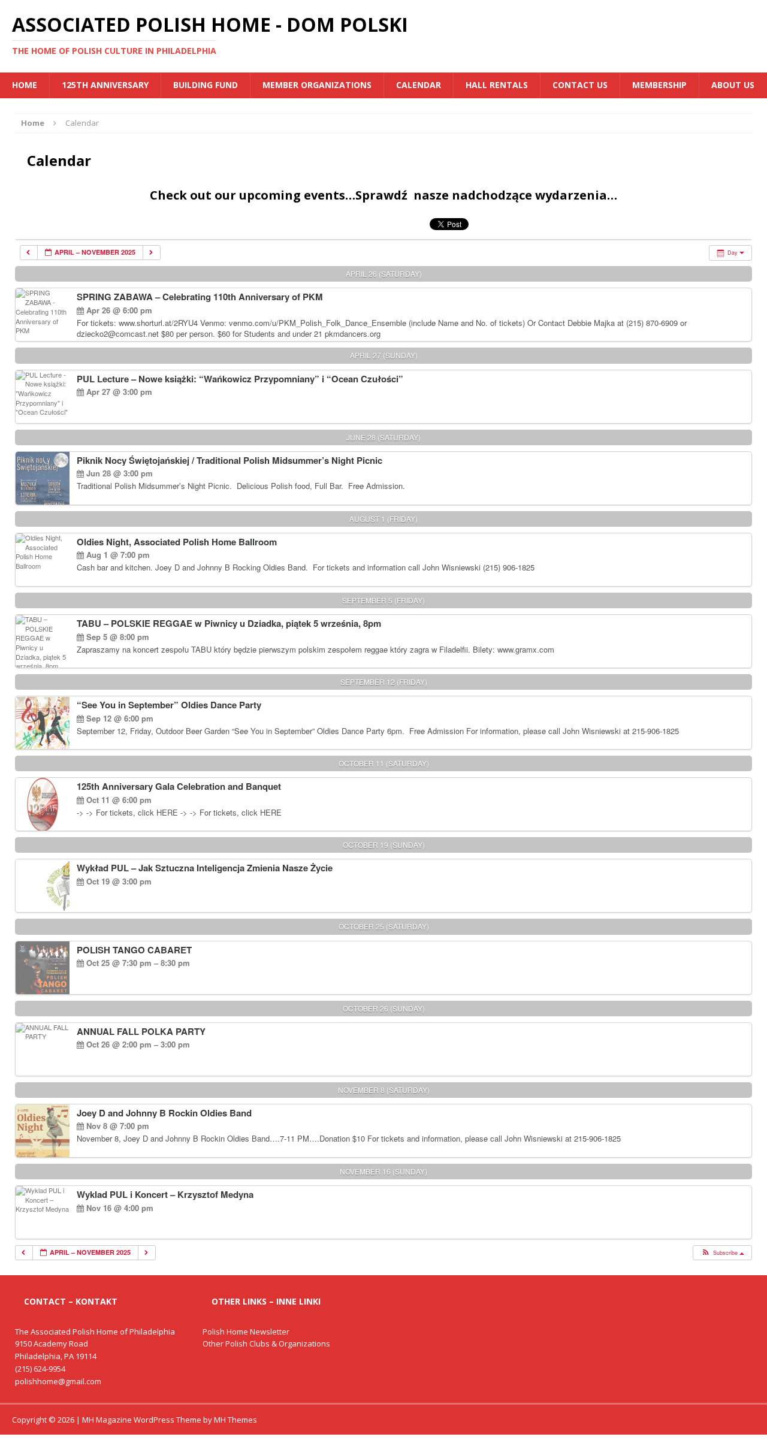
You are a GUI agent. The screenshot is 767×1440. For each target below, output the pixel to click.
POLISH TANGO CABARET (134, 949)
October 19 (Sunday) (384, 845)
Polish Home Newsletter (246, 1331)
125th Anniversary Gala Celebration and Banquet (179, 786)
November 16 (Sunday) (383, 1171)
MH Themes (235, 1419)
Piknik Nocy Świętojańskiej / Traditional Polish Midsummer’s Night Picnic (229, 460)
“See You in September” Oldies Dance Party (169, 704)
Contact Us (580, 84)
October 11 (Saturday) (384, 763)
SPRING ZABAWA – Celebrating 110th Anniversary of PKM (200, 296)
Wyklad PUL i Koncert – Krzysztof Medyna (165, 1194)
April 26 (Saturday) (384, 273)
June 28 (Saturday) (383, 437)
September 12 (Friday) (383, 682)
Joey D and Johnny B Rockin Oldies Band (164, 1112)
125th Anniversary (105, 84)
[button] (721, 1253)
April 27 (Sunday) (384, 355)
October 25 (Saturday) (384, 926)
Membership (659, 84)
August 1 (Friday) (383, 519)
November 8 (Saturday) (384, 1090)
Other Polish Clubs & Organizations (266, 1343)
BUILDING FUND (205, 84)
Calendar (418, 84)
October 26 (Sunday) (384, 1008)
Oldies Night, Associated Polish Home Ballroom (177, 541)
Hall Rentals (497, 84)
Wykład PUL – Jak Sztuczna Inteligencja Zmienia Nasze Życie (205, 867)
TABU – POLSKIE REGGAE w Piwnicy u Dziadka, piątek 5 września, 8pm (229, 623)
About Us (732, 84)
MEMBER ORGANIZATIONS (317, 84)
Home (24, 84)
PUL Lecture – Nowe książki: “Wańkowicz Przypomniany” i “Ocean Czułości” (240, 378)
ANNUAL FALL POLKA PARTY (141, 1031)
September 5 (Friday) (383, 600)
